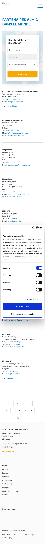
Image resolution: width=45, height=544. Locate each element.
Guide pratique (8, 484)
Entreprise (6, 488)
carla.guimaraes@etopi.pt (17, 347)
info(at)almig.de (8, 447)
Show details (32, 299)
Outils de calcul (8, 480)
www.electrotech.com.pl (11, 197)
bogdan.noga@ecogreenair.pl (19, 165)
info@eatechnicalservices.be (17, 133)
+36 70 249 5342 (12, 371)
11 (38, 410)
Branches (5, 473)
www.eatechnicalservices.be (13, 135)
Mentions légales (30, 535)
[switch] (39, 275)
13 (24, 417)
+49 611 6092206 (13, 99)
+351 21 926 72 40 (13, 344)
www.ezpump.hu (8, 378)
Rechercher (22, 74)
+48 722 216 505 (12, 162)
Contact (5, 495)
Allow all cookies (22, 306)
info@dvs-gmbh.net (15, 102)
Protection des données (11, 535)
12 (18, 417)
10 (32, 410)
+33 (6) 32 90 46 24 (19, 444)
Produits (5, 469)
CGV (4, 538)
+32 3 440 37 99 (12, 130)
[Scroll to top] (40, 529)
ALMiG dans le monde (10, 491)
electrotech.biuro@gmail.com (18, 194)
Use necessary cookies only (22, 314)
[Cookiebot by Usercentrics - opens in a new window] (32, 227)
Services (5, 477)
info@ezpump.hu (14, 374)
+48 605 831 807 (12, 192)
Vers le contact (8, 452)
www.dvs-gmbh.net (9, 106)
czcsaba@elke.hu (14, 221)
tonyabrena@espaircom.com (19, 320)
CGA (10, 538)
